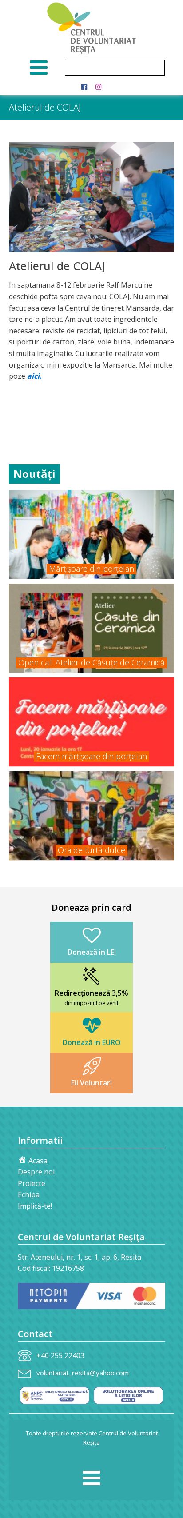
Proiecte (31, 1183)
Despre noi (36, 1172)
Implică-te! (35, 1206)
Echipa (29, 1194)
